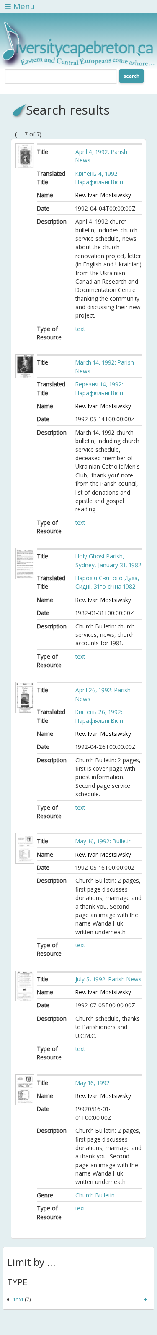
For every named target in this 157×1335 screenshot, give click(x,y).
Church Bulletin (95, 1195)
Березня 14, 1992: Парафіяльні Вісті (100, 388)
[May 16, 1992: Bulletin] (24, 862)
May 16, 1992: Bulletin (103, 841)
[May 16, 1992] (24, 1103)
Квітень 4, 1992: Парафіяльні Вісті (100, 177)
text (80, 329)
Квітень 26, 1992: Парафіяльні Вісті (100, 716)
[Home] (78, 65)
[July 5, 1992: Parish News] (24, 999)
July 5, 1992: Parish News (108, 979)
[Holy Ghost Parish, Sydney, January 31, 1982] (24, 577)
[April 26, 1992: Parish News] (24, 711)
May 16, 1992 (92, 1083)
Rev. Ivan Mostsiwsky (103, 195)
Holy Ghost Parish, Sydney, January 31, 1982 (108, 560)
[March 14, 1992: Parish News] (24, 376)
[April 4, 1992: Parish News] (24, 166)
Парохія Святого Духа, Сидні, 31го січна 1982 (107, 582)
